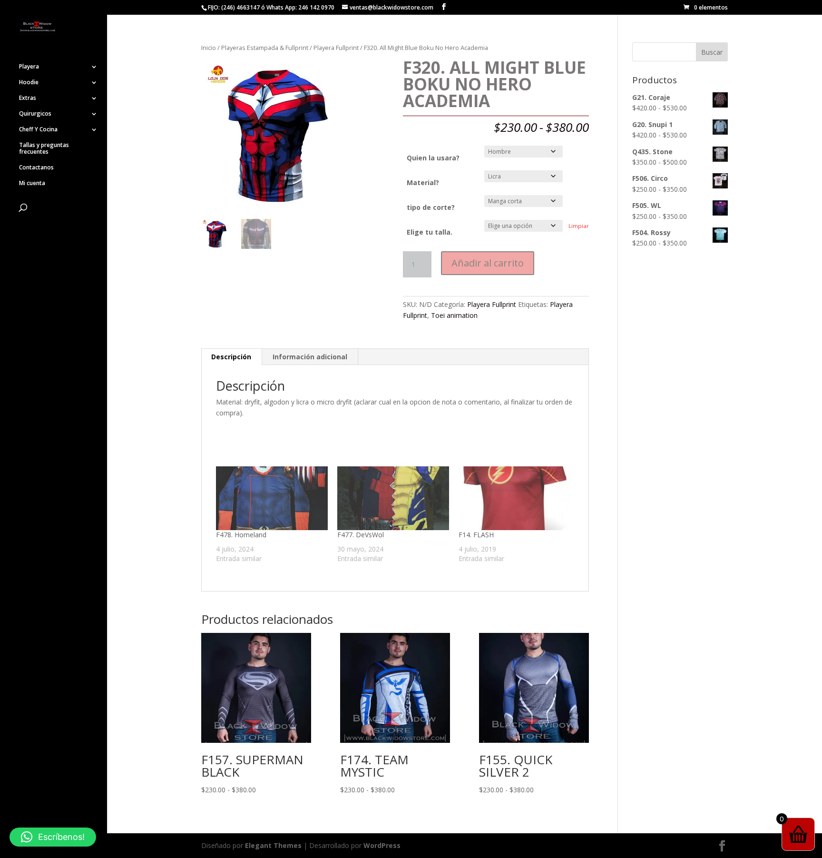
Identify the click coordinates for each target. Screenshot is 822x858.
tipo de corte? (431, 207)
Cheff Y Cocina (38, 129)
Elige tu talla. (429, 232)
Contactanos (36, 167)
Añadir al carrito (487, 262)
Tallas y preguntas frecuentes (44, 149)
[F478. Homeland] (272, 498)
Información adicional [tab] (310, 356)
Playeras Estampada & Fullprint (264, 47)
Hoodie (29, 82)
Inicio (208, 47)
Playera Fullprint (336, 47)
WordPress (382, 845)
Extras (27, 98)
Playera (29, 66)
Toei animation (454, 315)
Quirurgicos (35, 114)
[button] (53, 837)
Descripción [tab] (231, 356)
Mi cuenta (32, 183)
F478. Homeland (241, 534)
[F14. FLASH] (514, 498)
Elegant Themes (273, 845)
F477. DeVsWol (360, 534)
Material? (423, 182)
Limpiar (578, 225)
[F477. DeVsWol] (393, 498)
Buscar (712, 52)
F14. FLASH (476, 534)
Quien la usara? (433, 157)
